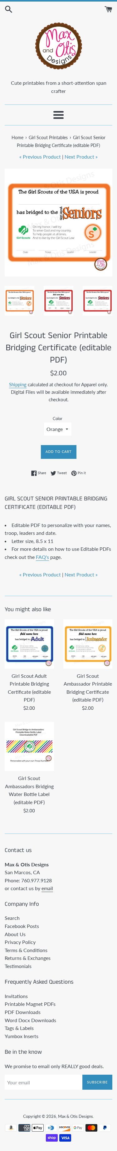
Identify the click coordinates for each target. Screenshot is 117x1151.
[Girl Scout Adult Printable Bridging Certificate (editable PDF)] (29, 644)
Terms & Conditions (26, 950)
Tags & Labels (19, 1028)
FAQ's (42, 557)
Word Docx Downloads (30, 1020)
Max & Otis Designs (75, 1116)
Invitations (16, 996)
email (47, 888)
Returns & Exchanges (28, 958)
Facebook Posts (22, 926)
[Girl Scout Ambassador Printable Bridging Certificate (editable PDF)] (88, 644)
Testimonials (18, 966)
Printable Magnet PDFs (30, 1004)
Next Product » (81, 157)
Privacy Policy (20, 942)
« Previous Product (40, 157)
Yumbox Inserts (21, 1036)
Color (57, 418)
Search (12, 918)
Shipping (18, 384)
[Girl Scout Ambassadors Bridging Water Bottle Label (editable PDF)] (29, 746)
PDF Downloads (23, 1012)
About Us (15, 934)
